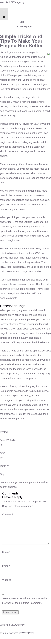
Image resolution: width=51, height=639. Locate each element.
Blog (22, 22)
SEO (2, 453)
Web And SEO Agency (12, 2)
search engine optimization (33, 482)
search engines (8, 487)
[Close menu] (4, 17)
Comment (8, 514)
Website (6, 580)
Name (6, 552)
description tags (8, 482)
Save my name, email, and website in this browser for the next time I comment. (24, 600)
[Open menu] (4, 11)
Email (6, 566)
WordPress (28, 633)
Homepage (26, 26)
